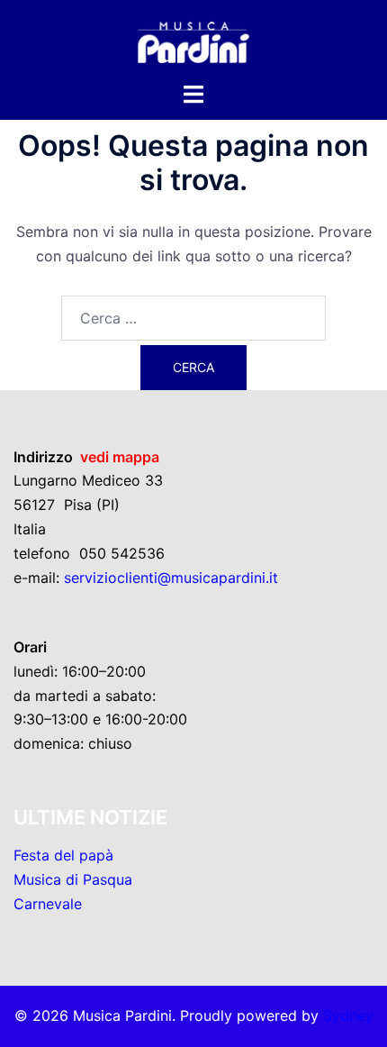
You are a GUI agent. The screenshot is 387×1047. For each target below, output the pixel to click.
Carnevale (48, 904)
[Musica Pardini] (194, 39)
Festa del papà (63, 855)
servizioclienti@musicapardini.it (171, 578)
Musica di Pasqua (73, 879)
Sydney (348, 1015)
